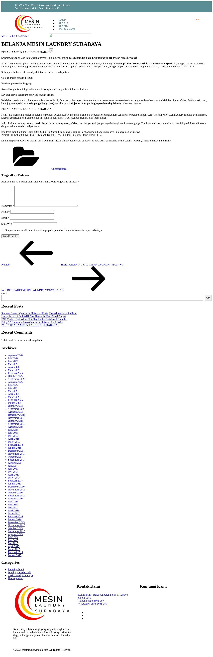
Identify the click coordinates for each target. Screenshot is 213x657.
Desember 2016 (16, 486)
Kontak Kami (66, 29)
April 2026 (13, 367)
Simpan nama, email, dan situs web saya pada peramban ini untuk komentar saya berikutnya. (54, 230)
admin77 (24, 36)
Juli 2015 (13, 537)
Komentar (7, 205)
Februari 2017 (15, 480)
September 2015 (16, 531)
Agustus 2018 (15, 426)
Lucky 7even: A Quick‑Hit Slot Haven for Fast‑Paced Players (33, 316)
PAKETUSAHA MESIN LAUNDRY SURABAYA (29, 325)
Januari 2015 (14, 555)
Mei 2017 (13, 471)
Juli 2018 (13, 429)
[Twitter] (194, 6)
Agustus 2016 (15, 498)
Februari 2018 (15, 444)
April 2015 (13, 546)
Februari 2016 (15, 516)
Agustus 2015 (15, 534)
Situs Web (6, 223)
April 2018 (13, 438)
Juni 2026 (13, 361)
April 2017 (13, 474)
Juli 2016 (13, 501)
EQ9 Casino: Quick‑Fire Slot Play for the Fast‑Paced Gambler (34, 319)
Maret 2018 (14, 441)
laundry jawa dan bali (19, 572)
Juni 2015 (13, 540)
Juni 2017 (13, 468)
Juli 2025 (13, 385)
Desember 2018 (16, 414)
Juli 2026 (13, 358)
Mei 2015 (13, 543)
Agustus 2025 (15, 382)
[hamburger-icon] (197, 19)
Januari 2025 (14, 402)
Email (5, 217)
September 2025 (16, 379)
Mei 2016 (13, 507)
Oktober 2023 (15, 405)
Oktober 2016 (15, 492)
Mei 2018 (13, 435)
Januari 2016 (14, 519)
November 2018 (16, 417)
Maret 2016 (14, 513)
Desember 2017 (16, 450)
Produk (63, 26)
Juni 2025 (13, 388)
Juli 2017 (13, 465)
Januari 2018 (14, 447)
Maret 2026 (14, 370)
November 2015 (16, 525)
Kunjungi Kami (153, 586)
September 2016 (16, 495)
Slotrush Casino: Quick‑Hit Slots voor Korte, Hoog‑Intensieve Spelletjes (39, 313)
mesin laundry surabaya (20, 575)
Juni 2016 (13, 504)
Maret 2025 (14, 396)
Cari (3, 293)
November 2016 (16, 489)
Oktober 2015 (15, 528)
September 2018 (16, 423)
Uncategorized (59, 168)
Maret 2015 (14, 549)
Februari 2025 (15, 399)
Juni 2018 (13, 432)
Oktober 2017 (15, 456)
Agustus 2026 (15, 355)
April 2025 (13, 394)
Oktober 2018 (15, 420)
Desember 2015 (16, 522)
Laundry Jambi (16, 569)
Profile (63, 23)
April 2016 (13, 510)
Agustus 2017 (15, 462)
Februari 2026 (15, 373)
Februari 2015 (15, 552)
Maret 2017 (14, 477)
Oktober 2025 (15, 376)
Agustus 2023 (15, 411)
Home (62, 20)
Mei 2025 (13, 391)
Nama (5, 211)
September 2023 (16, 408)
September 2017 (16, 459)
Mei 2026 (13, 364)
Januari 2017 (14, 483)
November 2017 (16, 453)
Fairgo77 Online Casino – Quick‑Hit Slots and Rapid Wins (32, 322)
